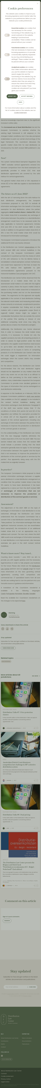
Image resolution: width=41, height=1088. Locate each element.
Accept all (12, 96)
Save (20, 102)
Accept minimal (27, 96)
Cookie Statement (20, 113)
